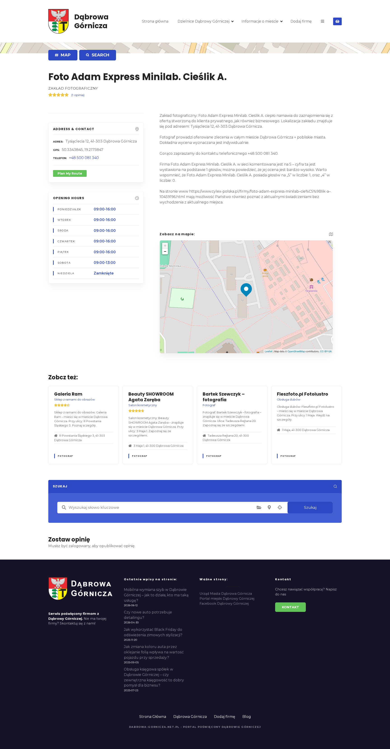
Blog (246, 716)
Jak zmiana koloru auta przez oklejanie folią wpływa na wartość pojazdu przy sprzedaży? (154, 652)
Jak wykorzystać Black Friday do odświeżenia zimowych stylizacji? (153, 632)
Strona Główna (152, 716)
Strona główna (155, 21)
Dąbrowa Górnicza (91, 21)
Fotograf (65, 456)
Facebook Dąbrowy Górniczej (224, 604)
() (77, 95)
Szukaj (310, 507)
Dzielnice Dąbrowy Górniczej (204, 21)
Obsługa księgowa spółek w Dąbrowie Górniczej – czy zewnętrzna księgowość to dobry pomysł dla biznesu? (154, 677)
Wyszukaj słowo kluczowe (63, 507)
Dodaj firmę (301, 21)
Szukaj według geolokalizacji (279, 507)
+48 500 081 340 (84, 158)
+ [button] (165, 245)
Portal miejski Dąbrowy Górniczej (227, 599)
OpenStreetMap (296, 351)
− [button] (165, 251)
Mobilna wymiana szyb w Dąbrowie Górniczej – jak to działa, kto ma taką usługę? (156, 595)
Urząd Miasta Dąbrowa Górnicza (226, 594)
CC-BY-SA (326, 351)
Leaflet (268, 351)
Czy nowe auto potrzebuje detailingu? (148, 615)
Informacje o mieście (260, 21)
